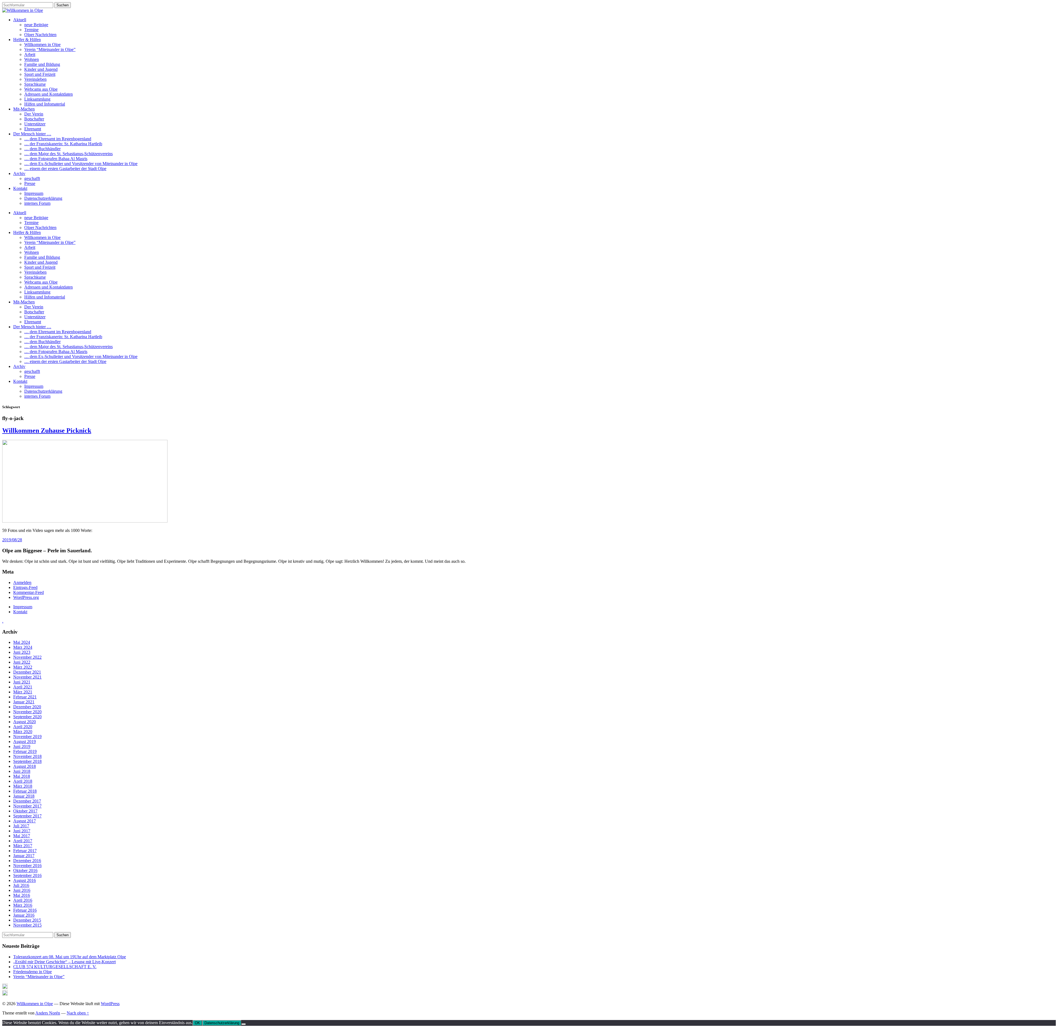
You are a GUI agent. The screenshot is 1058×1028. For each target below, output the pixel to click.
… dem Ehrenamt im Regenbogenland (57, 138)
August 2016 (24, 880)
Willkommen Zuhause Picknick (46, 430)
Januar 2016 (23, 915)
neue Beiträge (36, 24)
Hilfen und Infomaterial (44, 104)
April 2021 (22, 687)
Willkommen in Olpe (42, 44)
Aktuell (19, 19)
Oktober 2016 (25, 870)
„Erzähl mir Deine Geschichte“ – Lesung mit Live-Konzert (64, 961)
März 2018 (22, 786)
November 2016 (27, 865)
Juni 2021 (21, 682)
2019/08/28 (12, 539)
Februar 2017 (25, 850)
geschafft (32, 178)
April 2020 (22, 726)
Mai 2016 (21, 895)
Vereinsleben (35, 79)
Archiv (19, 173)
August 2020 (24, 721)
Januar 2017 (23, 855)
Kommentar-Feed (28, 592)
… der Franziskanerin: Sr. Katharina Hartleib (63, 143)
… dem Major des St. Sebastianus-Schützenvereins (68, 153)
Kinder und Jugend (41, 69)
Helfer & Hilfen (27, 39)
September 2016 (27, 875)
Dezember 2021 (27, 672)
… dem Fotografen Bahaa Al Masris (55, 158)
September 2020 (27, 716)
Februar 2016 (25, 910)
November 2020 (27, 711)
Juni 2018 (21, 771)
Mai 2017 (21, 835)
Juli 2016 (21, 885)
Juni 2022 (21, 662)
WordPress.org (26, 597)
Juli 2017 (21, 826)
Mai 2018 (21, 776)
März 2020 (22, 731)
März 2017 (22, 845)
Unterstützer (34, 124)
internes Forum (37, 203)
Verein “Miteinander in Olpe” (49, 49)
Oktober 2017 (25, 811)
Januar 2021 (23, 701)
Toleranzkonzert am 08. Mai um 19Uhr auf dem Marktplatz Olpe (69, 956)
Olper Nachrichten (40, 34)
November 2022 (27, 657)
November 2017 (27, 806)
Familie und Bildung (42, 64)
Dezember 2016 (27, 860)
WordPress (110, 1003)
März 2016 (22, 905)
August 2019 (24, 741)
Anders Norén (47, 1013)
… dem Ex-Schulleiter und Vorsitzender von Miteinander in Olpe (80, 163)
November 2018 (27, 756)
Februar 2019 (25, 751)
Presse (29, 183)
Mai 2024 (21, 642)
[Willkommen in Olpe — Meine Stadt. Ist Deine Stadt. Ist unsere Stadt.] (22, 10)
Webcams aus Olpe (41, 89)
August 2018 (24, 766)
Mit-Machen (24, 109)
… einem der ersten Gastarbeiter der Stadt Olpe (65, 168)
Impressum (33, 193)
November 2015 (27, 925)
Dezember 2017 (27, 801)
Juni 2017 (21, 830)
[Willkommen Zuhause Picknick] (85, 521)
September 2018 (27, 761)
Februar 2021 (25, 697)
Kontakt (20, 188)
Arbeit (29, 54)
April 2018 (22, 781)
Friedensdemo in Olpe (32, 971)
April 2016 (22, 900)
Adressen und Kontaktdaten (48, 94)
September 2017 (27, 816)
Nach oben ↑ (78, 1013)
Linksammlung (37, 99)
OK (197, 1023)
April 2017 (22, 840)
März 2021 (22, 692)
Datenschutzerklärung (43, 198)
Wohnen (31, 59)
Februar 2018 (25, 791)
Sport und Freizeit (39, 74)
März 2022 (22, 667)
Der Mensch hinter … (32, 133)
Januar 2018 (23, 796)
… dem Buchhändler (42, 148)
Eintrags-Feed (25, 587)
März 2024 (22, 647)
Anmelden (22, 582)
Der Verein (33, 114)
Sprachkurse (35, 84)
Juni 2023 (21, 652)
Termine (31, 29)
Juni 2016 (21, 890)
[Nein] (243, 1024)
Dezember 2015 (27, 920)
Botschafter (34, 119)
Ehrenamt (32, 129)
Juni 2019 (21, 746)
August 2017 (24, 821)
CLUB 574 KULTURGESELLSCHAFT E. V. (54, 966)
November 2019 (27, 736)
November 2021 (27, 677)
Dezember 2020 (27, 706)
